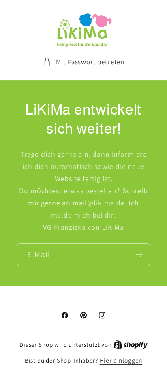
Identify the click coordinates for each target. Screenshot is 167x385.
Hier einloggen (121, 360)
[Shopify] (130, 344)
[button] (83, 62)
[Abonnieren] (139, 254)
